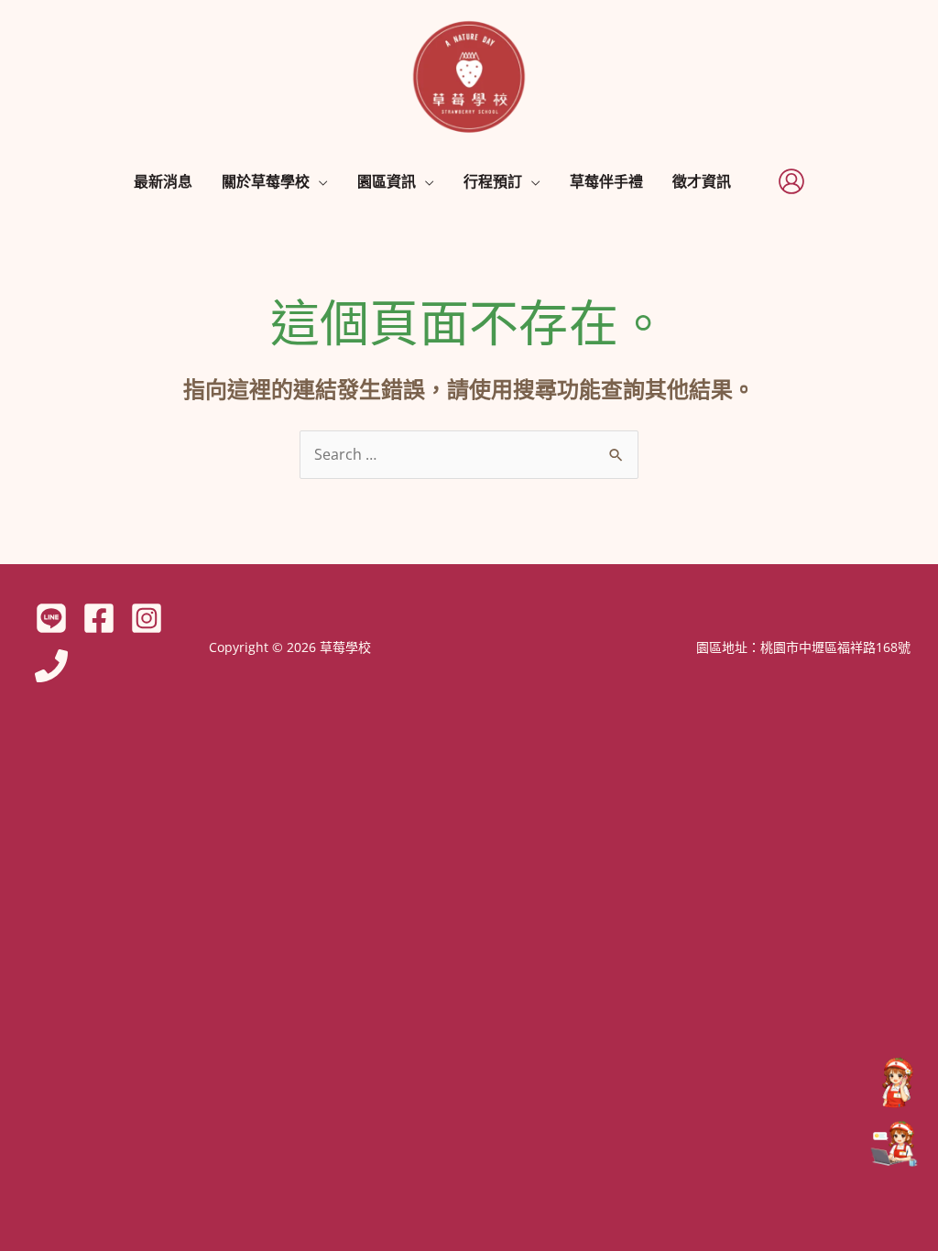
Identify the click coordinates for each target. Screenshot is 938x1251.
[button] (319, 181)
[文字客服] (894, 1144)
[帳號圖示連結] (791, 181)
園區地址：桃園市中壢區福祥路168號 (803, 647)
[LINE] (51, 618)
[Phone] (51, 666)
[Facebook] (99, 618)
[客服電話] (894, 1082)
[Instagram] (146, 618)
